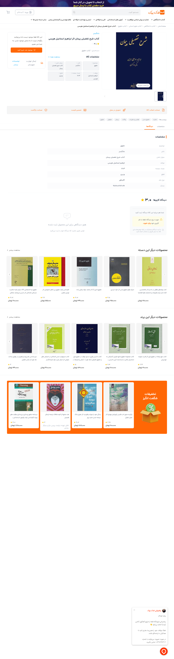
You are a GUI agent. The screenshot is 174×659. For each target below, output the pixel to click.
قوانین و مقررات (134, 119)
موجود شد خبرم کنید (24, 50)
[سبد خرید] (8, 12)
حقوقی (110, 119)
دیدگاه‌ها (149, 126)
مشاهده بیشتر (14, 250)
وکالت (124, 119)
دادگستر (96, 33)
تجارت (155, 119)
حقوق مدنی (146, 119)
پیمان (117, 119)
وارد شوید (147, 223)
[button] (9, 274)
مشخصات (160, 126)
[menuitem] (158, 20)
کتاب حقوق (86, 50)
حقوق (102, 119)
